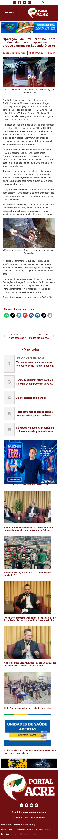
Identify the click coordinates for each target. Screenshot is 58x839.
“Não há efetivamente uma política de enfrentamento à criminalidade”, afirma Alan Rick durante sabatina (30, 619)
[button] (42, 2)
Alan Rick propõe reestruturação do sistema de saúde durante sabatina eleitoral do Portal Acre (30, 664)
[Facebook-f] (26, 805)
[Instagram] (21, 805)
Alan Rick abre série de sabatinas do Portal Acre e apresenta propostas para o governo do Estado (28, 528)
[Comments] (36, 805)
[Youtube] (31, 805)
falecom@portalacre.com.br (25, 834)
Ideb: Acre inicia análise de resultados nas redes (27, 708)
